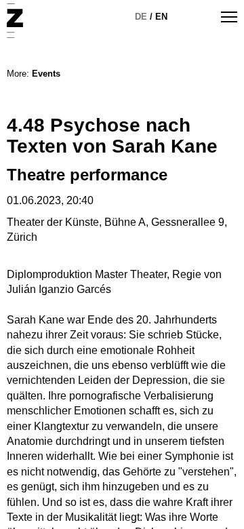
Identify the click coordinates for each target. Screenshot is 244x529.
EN (161, 17)
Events (46, 73)
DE (141, 17)
